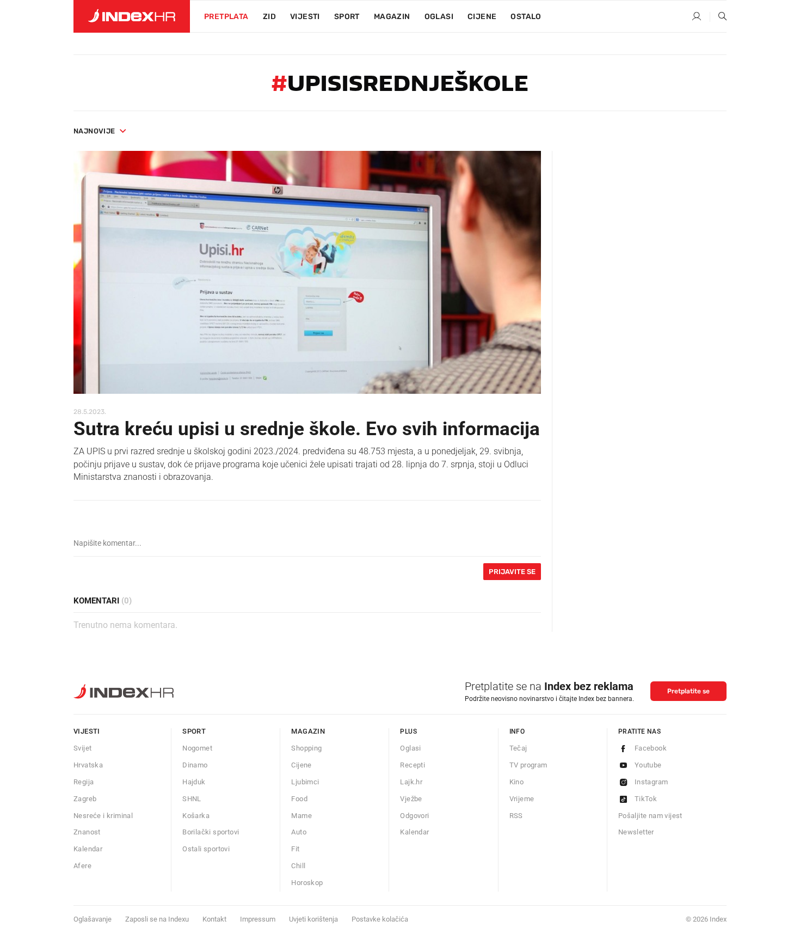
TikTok (646, 799)
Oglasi (438, 16)
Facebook (651, 748)
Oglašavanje (92, 919)
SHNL (191, 799)
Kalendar (87, 849)
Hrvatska (88, 765)
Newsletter (636, 832)
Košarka (196, 816)
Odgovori (414, 816)
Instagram (651, 782)
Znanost (87, 832)
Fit (295, 849)
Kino (516, 782)
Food (299, 799)
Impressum (257, 919)
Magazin (308, 731)
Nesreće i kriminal (103, 816)
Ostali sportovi (206, 849)
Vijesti (305, 16)
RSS (516, 816)
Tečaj (518, 748)
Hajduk (193, 782)
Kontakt (214, 919)
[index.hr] (131, 16)
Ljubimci (305, 782)
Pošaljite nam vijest (650, 816)
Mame (301, 816)
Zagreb (84, 799)
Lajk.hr (411, 782)
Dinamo (194, 765)
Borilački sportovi (210, 832)
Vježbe (411, 799)
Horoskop (307, 883)
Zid (269, 16)
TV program (528, 765)
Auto (298, 832)
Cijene (481, 16)
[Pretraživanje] (718, 17)
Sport (347, 16)
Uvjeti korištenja (313, 919)
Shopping (306, 748)
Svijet (82, 748)
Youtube (648, 765)
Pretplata (226, 16)
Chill (298, 866)
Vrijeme (521, 799)
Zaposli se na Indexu (157, 919)
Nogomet (197, 748)
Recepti (412, 765)
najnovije (94, 131)
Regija (83, 782)
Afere (82, 866)
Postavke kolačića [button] (380, 919)
